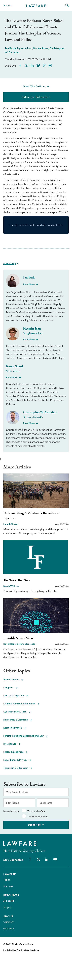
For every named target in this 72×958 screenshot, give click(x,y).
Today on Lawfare (36, 811)
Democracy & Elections (16, 719)
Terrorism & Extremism (16, 768)
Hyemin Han (24, 48)
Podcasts (8, 886)
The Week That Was (16, 580)
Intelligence (10, 743)
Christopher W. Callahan (40, 412)
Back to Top (9, 263)
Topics (6, 879)
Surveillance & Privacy (16, 760)
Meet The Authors (34, 86)
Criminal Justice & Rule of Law (20, 703)
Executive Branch (13, 727)
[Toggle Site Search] (67, 5)
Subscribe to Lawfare (36, 96)
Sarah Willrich (11, 585)
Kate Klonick (10, 643)
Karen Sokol (40, 48)
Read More (29, 284)
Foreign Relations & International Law (24, 735)
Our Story (8, 921)
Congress (9, 687)
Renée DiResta (27, 643)
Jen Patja (10, 48)
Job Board (8, 900)
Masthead (8, 928)
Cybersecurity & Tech (15, 711)
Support (7, 907)
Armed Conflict (12, 679)
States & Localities (14, 751)
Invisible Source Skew (18, 638)
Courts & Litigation (14, 695)
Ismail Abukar (10, 524)
